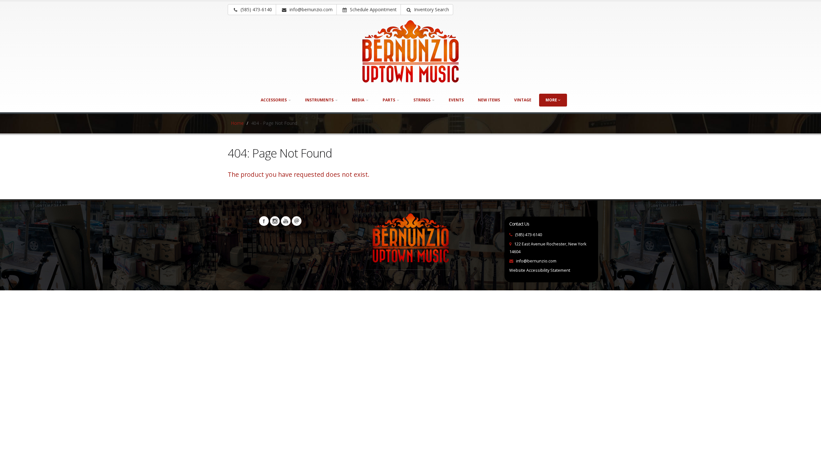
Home (237, 123)
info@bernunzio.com (536, 261)
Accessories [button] (274, 100)
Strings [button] (422, 100)
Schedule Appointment (373, 9)
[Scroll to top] (810, 454)
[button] (427, 9)
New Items (489, 100)
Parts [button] (389, 100)
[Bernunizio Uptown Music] (410, 51)
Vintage (522, 100)
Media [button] (358, 100)
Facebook (264, 221)
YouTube (286, 221)
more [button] (552, 100)
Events (456, 100)
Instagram (275, 221)
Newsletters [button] (296, 221)
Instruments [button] (319, 100)
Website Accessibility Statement (539, 270)
